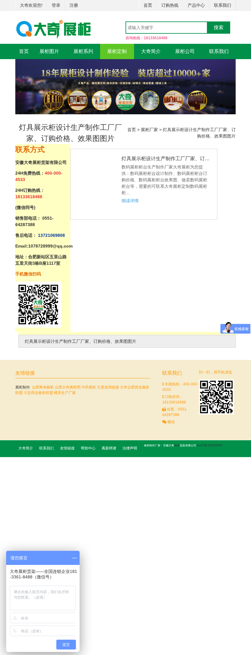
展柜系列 (83, 51)
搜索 (218, 27)
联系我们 (222, 5)
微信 (171, 422)
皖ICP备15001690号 (210, 445)
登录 (56, 5)
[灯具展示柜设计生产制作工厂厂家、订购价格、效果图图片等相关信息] (97, 158)
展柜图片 (49, 51)
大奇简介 (151, 51)
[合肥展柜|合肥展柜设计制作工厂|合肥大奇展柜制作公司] (53, 27)
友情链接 (67, 448)
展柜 (177, 445)
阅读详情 (130, 200)
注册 (73, 5)
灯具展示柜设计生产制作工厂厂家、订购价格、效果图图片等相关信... (166, 158)
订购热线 (169, 5)
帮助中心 (88, 448)
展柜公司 (185, 51)
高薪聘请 (109, 448)
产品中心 (196, 5)
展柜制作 (22, 387)
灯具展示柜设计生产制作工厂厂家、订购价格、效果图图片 (80, 341)
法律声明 (129, 448)
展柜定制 (117, 51)
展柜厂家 (149, 129)
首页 (148, 5)
